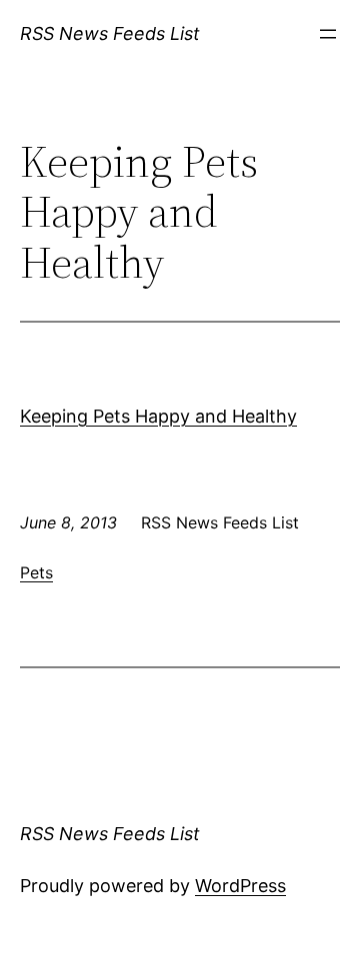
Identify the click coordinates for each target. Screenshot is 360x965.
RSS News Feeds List (110, 33)
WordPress (240, 885)
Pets (36, 572)
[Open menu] (328, 34)
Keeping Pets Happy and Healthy (158, 416)
